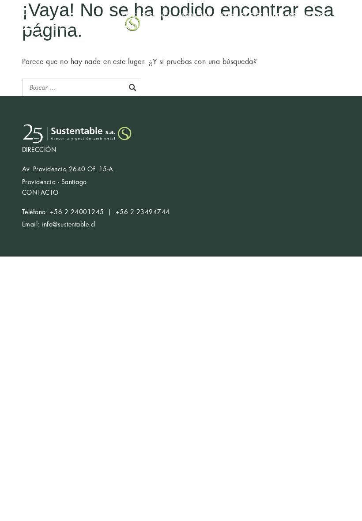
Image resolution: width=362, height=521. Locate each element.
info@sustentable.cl (68, 224)
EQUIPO (316, 15)
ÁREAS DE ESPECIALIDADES (258, 15)
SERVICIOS (196, 15)
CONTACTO (175, 27)
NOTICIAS (136, 27)
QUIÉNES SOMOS (147, 15)
